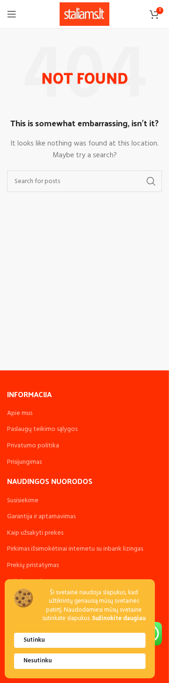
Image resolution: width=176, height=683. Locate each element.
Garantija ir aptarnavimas (41, 516)
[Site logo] (85, 14)
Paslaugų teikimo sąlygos (42, 429)
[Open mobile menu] (11, 14)
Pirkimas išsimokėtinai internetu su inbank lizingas (75, 549)
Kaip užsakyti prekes (35, 533)
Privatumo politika (33, 445)
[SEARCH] (151, 181)
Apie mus (19, 413)
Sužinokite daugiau (118, 618)
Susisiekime (22, 500)
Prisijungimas (24, 462)
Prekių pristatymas (33, 565)
